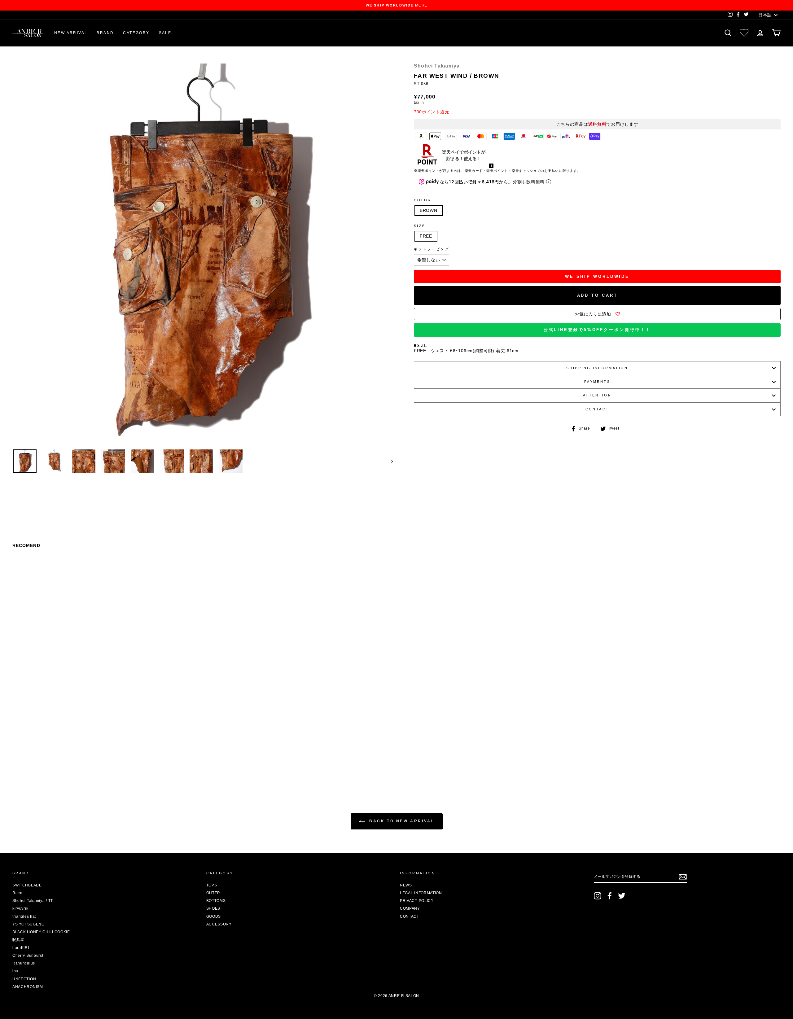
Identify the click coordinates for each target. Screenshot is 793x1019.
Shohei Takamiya (437, 65)
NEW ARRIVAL (70, 33)
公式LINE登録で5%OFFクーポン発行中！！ (597, 329)
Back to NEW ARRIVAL (401, 821)
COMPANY (410, 908)
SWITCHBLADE (27, 885)
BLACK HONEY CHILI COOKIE (41, 932)
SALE (165, 33)
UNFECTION (24, 979)
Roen (17, 893)
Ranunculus (23, 963)
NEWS (406, 885)
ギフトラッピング (431, 249)
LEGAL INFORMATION (421, 893)
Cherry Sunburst (27, 955)
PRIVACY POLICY (417, 901)
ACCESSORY (219, 924)
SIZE (419, 226)
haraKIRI (20, 948)
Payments (597, 381)
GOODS (213, 916)
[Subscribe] (683, 877)
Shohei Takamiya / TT (32, 901)
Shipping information (597, 368)
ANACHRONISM (27, 987)
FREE (426, 236)
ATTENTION (597, 395)
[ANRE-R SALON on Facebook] (609, 895)
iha (15, 971)
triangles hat (24, 916)
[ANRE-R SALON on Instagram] (597, 895)
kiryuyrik (20, 908)
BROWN (428, 210)
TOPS (211, 885)
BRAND (105, 33)
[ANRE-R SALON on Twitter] (621, 895)
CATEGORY (136, 33)
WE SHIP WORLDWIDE (597, 276)
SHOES (213, 908)
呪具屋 (18, 940)
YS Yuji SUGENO (28, 924)
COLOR (423, 200)
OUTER (213, 893)
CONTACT (597, 409)
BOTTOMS (216, 901)
